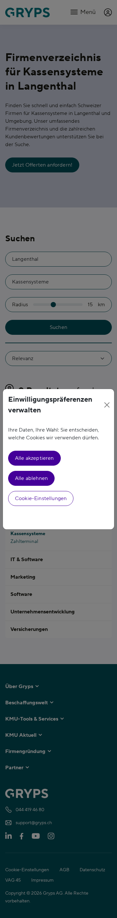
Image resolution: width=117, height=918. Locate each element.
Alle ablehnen (31, 478)
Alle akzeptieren (34, 458)
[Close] (106, 405)
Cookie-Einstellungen (41, 498)
